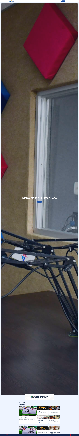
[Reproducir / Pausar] (70, 435)
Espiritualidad (39, 1)
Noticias (36, 1)
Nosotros (33, 1)
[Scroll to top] (77, 432)
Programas (43, 1)
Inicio (30, 1)
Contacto (46, 1)
